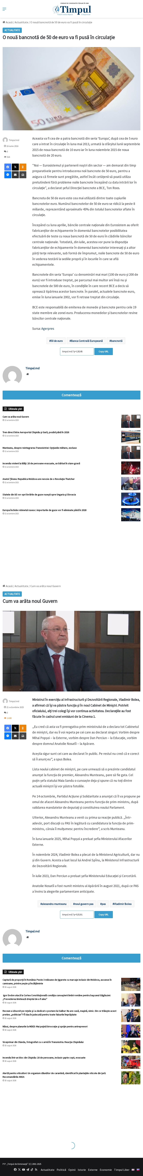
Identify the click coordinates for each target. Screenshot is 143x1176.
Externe (92, 1169)
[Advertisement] (71, 551)
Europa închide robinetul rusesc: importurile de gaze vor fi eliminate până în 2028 (44, 510)
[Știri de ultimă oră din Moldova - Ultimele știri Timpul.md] (71, 8)
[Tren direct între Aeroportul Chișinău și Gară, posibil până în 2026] (130, 436)
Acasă (9, 22)
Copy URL (103, 351)
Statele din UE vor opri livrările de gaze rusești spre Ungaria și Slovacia (39, 494)
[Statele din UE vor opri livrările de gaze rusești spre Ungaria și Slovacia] (130, 499)
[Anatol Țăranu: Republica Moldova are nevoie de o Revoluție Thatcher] (130, 483)
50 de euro (57, 340)
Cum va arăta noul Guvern (16, 416)
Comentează (71, 395)
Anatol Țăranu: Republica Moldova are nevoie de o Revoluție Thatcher (39, 479)
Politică (61, 1169)
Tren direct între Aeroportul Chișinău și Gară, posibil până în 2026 (36, 432)
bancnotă (116, 340)
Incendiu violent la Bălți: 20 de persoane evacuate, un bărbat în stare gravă (41, 463)
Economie (106, 1169)
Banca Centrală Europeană (87, 340)
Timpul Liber (121, 1169)
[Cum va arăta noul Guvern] (130, 421)
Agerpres (47, 328)
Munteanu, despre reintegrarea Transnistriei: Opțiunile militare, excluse (40, 447)
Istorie (82, 1169)
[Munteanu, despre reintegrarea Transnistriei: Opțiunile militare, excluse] (130, 452)
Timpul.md (14, 140)
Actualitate (21, 22)
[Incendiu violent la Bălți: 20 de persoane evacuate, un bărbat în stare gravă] (130, 468)
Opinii (72, 1169)
